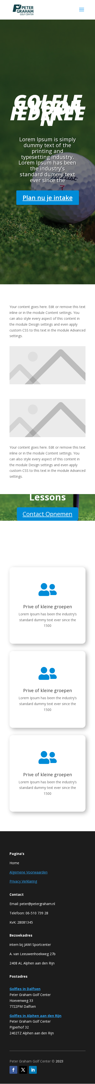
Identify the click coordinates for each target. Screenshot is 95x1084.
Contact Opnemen (47, 514)
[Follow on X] (23, 1070)
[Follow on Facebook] (13, 1070)
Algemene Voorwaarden (29, 872)
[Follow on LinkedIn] (33, 1070)
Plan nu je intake (48, 197)
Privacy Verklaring (23, 881)
